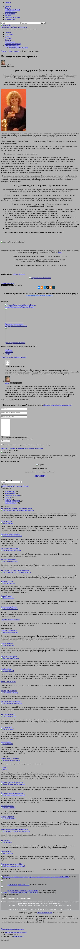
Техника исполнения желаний (16, 932)
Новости (8, 15)
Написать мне (10, 42)
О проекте (8, 38)
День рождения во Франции (15, 343)
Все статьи (9, 34)
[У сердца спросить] (8, 818)
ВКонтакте (9, 352)
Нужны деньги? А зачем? (10, 758)
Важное (8, 8)
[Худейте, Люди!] (7, 671)
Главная (8, 2)
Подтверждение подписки (18, 47)
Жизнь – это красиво (8, 682)
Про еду (4, 767)
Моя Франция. (10, 14)
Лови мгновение (7, 643)
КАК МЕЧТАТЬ (11, 12)
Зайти (43, 23)
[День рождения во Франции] (14, 341)
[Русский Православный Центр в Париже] (20, 305)
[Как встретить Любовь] (10, 658)
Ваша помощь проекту (13, 44)
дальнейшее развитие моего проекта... (40, 295)
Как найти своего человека (10, 534)
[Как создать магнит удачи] (11, 550)
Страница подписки (12, 46)
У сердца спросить (7, 817)
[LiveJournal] (53, 287)
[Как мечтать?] (6, 842)
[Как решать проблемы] (9, 609)
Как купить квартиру (8, 559)
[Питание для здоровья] (9, 632)
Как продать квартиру (9, 691)
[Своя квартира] (7, 744)
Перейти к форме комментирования (13, 357)
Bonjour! (8, 36)
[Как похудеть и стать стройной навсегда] (16, 572)
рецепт (15, 274)
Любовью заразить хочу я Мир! (12, 864)
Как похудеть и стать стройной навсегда (15, 570)
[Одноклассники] (42, 287)
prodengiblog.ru (18, 936)
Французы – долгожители (14, 324)
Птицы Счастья (6, 596)
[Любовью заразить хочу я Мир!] (13, 866)
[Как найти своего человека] (11, 536)
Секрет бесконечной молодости (12, 782)
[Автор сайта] (6, 25)
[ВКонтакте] (39, 287)
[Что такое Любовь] (8, 808)
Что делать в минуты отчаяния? (12, 793)
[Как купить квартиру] (9, 561)
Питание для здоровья (9, 630)
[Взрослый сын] (7, 853)
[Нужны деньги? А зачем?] (11, 760)
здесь (60, 253)
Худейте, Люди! (6, 669)
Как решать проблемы (9, 607)
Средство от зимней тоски (10, 620)
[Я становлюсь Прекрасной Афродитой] (15, 831)
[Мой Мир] (45, 287)
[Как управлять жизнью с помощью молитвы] (17, 510)
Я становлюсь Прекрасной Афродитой (14, 829)
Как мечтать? (5, 840)
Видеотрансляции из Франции (16, 326)
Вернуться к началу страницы (32, 448)
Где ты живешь (6, 521)
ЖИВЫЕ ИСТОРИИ (12, 10)
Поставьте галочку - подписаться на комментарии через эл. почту (26, 445)
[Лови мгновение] (7, 645)
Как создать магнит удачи (10, 548)
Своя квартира (6, 742)
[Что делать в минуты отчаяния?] (13, 795)
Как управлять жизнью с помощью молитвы (16, 508)
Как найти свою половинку (11, 702)
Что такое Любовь (7, 806)
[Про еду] (4, 769)
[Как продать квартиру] (9, 692)
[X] (47, 287)
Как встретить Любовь (9, 656)
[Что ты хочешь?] (7, 729)
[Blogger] (50, 287)
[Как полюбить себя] (8, 716)
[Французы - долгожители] (14, 322)
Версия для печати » (8, 283)
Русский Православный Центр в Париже (19, 307)
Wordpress (8, 350)
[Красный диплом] (8, 583)
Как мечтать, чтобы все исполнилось (14, 27)
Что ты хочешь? (6, 727)
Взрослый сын (6, 851)
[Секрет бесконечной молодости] (13, 784)
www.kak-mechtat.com (44, 913)
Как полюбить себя (7, 714)
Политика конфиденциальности (12, 929)
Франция (22, 274)
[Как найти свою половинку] (11, 703)
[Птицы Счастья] (7, 598)
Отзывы (8, 40)
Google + (8, 354)
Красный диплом (7, 581)
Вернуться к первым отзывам (11, 448)
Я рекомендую (10, 19)
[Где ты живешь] (7, 523)
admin (7, 383)
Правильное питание (12, 17)
